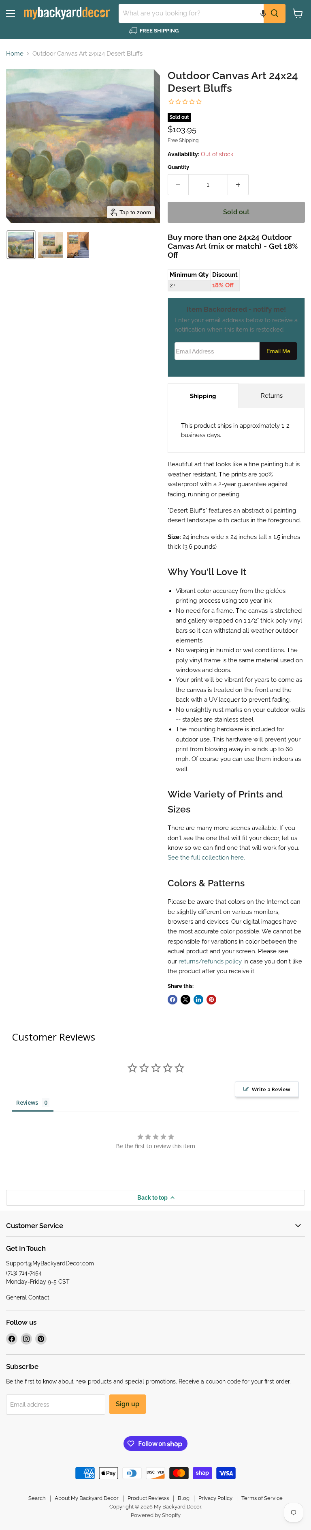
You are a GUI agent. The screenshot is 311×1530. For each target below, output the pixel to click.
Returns (272, 395)
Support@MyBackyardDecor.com (50, 1263)
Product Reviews (148, 1498)
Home (14, 53)
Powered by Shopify (156, 1515)
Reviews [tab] (27, 1102)
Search (37, 1498)
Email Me (278, 351)
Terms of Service (262, 1498)
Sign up (127, 1404)
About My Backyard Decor (87, 1498)
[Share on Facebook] (172, 999)
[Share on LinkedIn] (198, 999)
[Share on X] (185, 999)
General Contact (27, 1297)
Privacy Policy (215, 1498)
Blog (184, 1498)
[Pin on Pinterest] (211, 999)
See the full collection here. (206, 857)
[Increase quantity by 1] (238, 184)
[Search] (274, 13)
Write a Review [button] (271, 1089)
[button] (263, 13)
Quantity (178, 167)
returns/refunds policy (210, 961)
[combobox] (191, 13)
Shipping (203, 396)
